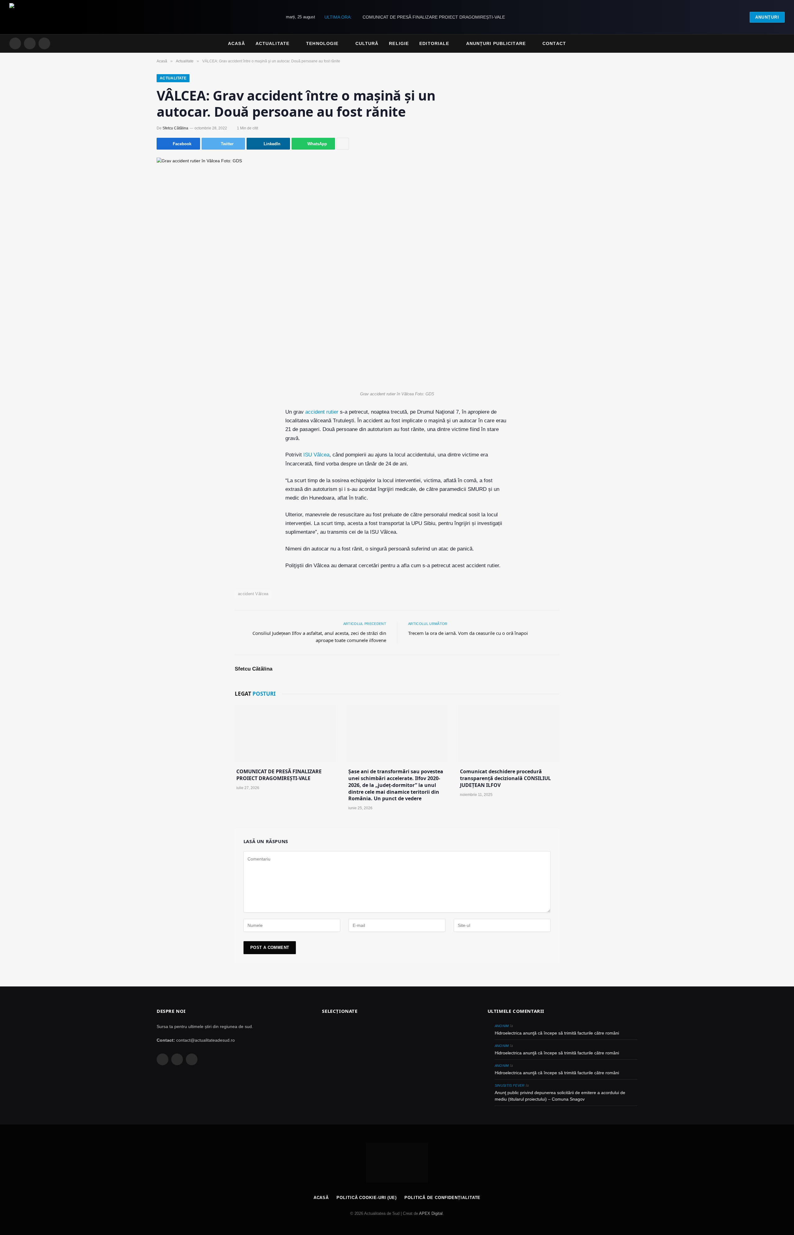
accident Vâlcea (253, 593)
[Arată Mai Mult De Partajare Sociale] (343, 144)
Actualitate (272, 43)
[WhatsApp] (185, 502)
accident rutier (321, 412)
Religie (399, 43)
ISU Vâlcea (316, 455)
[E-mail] (185, 473)
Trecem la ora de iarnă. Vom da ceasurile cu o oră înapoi (468, 633)
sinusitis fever (510, 1085)
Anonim (502, 1026)
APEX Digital (431, 1213)
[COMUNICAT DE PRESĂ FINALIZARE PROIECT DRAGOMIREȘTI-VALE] (285, 733)
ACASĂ (321, 1197)
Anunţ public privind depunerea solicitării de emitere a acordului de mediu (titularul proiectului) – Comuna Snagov (560, 1096)
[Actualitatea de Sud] (37, 17)
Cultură (367, 43)
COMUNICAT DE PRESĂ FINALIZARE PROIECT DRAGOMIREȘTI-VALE (434, 17)
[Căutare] (782, 44)
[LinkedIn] (185, 458)
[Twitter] (185, 443)
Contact (554, 43)
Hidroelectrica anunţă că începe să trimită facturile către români (557, 1033)
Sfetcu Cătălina (175, 128)
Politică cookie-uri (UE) (367, 1197)
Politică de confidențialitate (442, 1197)
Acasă (236, 43)
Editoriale (434, 43)
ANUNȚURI (767, 17)
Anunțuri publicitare (496, 43)
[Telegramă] (185, 488)
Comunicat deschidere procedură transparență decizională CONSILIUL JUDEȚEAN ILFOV (505, 778)
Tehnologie (322, 43)
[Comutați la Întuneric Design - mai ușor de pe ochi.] (772, 43)
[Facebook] (185, 428)
